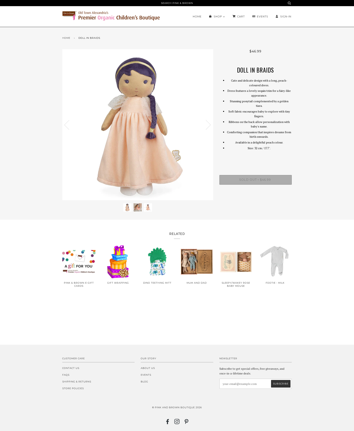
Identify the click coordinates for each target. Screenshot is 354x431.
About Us (148, 368)
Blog (144, 381)
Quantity (255, 158)
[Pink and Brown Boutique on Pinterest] (186, 422)
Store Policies (73, 388)
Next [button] (205, 124)
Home (66, 37)
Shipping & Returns (76, 381)
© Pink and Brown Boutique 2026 (177, 407)
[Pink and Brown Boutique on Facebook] (167, 422)
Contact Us (70, 368)
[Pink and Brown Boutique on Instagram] (177, 422)
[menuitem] (197, 16)
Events (146, 374)
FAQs (65, 374)
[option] (137, 124)
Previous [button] (69, 124)
